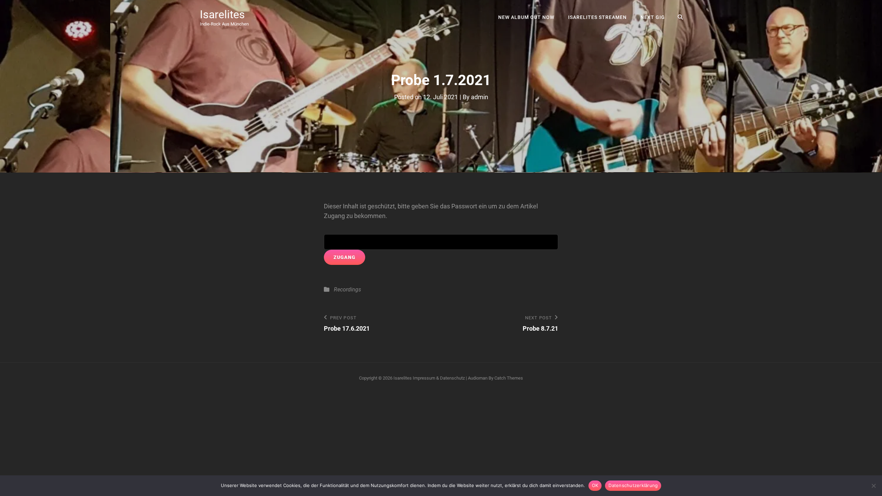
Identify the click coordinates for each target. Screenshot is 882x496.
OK (595, 485)
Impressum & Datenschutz (439, 378)
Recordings (347, 289)
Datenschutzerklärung (633, 485)
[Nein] (873, 485)
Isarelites (222, 14)
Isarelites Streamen (597, 17)
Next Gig (652, 17)
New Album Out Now (526, 17)
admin (479, 97)
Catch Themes (508, 378)
